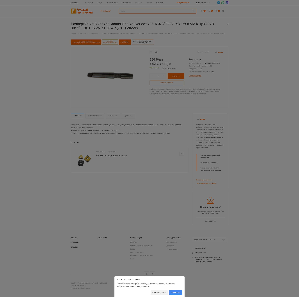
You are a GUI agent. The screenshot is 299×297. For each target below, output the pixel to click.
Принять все (175, 292)
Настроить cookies (159, 292)
